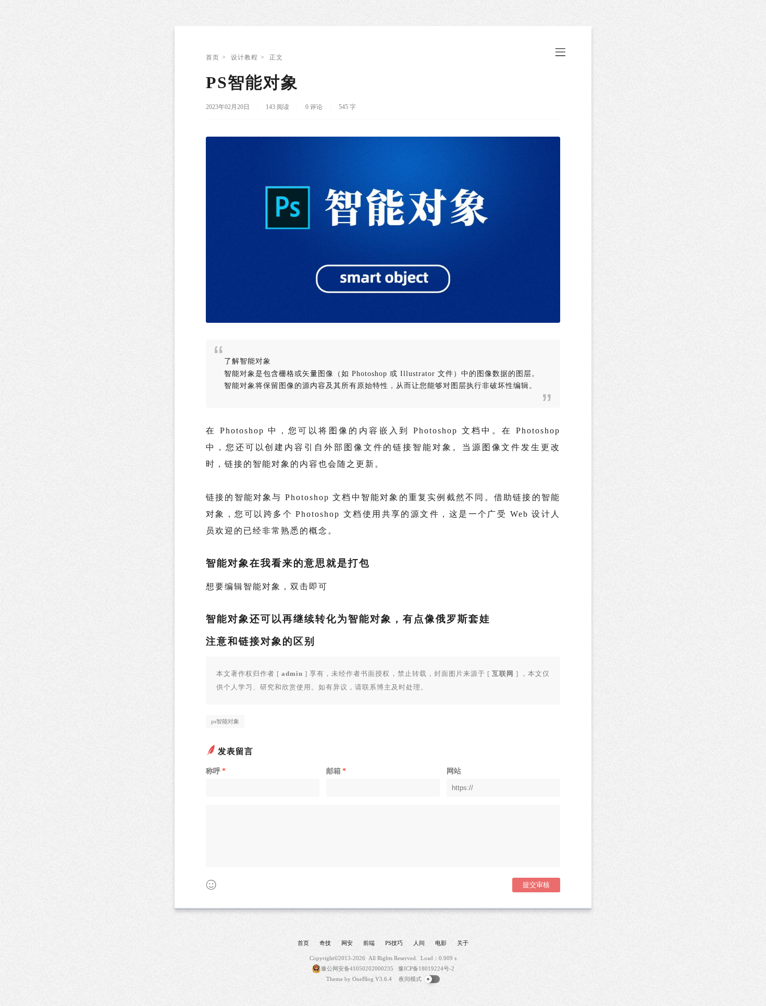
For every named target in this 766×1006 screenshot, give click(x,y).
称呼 (216, 771)
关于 (462, 943)
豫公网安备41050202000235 (357, 968)
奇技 (325, 943)
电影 (441, 943)
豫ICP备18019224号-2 (426, 968)
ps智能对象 (225, 721)
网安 (347, 943)
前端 (369, 943)
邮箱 (336, 771)
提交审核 (536, 885)
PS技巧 (394, 943)
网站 (454, 771)
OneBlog (363, 979)
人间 (419, 943)
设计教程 (244, 57)
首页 (212, 57)
